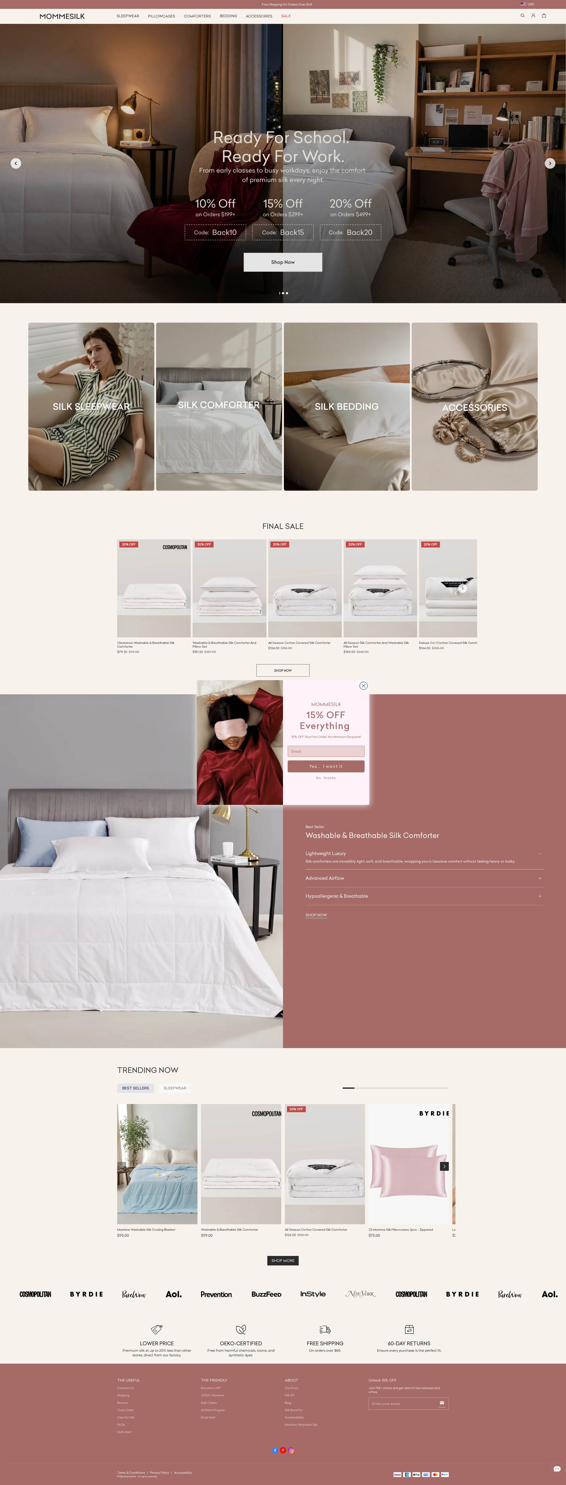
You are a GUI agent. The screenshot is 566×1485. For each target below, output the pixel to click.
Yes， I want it (326, 766)
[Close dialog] (363, 686)
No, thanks (326, 778)
